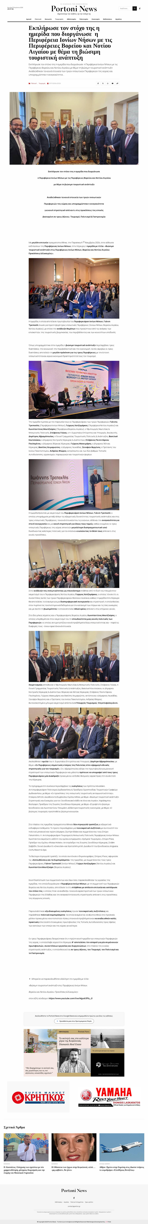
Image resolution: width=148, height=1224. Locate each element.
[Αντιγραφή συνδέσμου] (117, 83)
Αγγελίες (66, 1202)
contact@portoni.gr (74, 1206)
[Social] (140, 8)
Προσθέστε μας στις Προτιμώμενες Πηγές (74, 1021)
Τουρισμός (42, 83)
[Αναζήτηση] (134, 8)
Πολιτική (34, 83)
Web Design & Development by (99, 1222)
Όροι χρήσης (89, 1202)
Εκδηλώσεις (58, 1202)
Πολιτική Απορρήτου (76, 1202)
